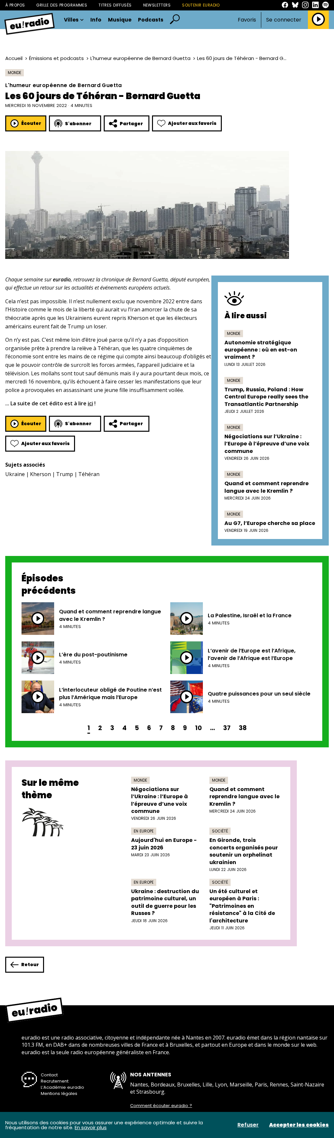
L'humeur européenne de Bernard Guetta (140, 58)
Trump (64, 474)
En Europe (144, 831)
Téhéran (88, 474)
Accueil (14, 58)
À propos (15, 5)
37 (227, 728)
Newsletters (157, 5)
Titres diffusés (115, 5)
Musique (119, 19)
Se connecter (283, 19)
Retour (30, 964)
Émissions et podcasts (56, 58)
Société (220, 831)
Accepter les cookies (299, 1125)
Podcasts (150, 19)
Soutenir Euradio (201, 5)
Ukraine (15, 474)
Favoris (247, 19)
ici (90, 403)
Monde (14, 72)
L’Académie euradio (62, 1087)
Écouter (31, 123)
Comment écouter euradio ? (161, 1106)
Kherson (40, 474)
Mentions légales (59, 1093)
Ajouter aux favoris (192, 123)
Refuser (248, 1125)
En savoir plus (91, 1127)
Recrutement (54, 1081)
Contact (49, 1075)
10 (198, 728)
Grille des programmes (61, 5)
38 (243, 728)
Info (95, 19)
